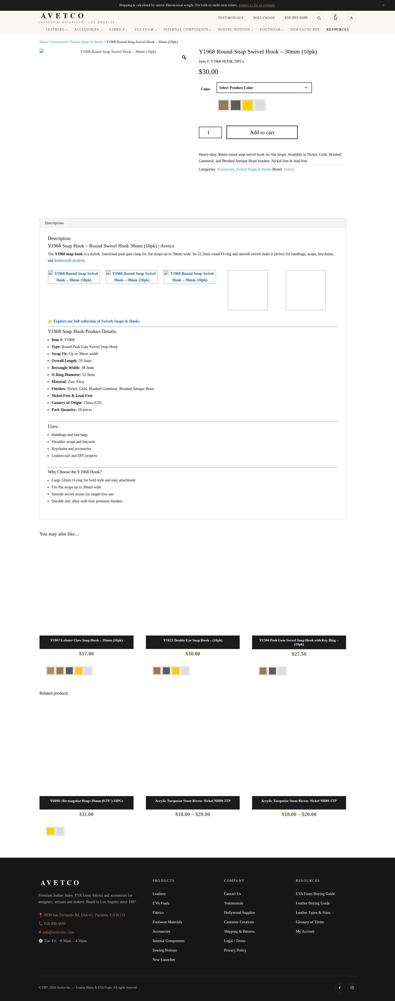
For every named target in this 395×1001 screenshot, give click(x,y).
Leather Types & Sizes (313, 912)
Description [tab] (54, 223)
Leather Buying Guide (313, 903)
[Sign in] (351, 18)
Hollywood (264, 17)
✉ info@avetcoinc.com (56, 932)
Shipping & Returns (239, 931)
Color (205, 89)
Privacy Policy (235, 950)
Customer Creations (239, 922)
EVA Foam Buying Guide (315, 894)
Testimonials (230, 17)
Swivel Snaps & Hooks (86, 42)
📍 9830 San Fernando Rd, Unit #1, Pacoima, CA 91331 (81, 915)
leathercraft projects (69, 260)
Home (44, 42)
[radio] (223, 105)
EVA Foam (146, 29)
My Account (305, 931)
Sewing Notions (235, 29)
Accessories (88, 29)
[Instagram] (352, 987)
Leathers (56, 29)
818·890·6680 (296, 18)
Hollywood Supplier (239, 912)
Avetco (288, 169)
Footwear (271, 29)
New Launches (304, 29)
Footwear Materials (167, 922)
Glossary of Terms (310, 922)
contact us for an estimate (257, 5)
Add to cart (262, 132)
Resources (337, 29)
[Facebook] (339, 987)
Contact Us (232, 894)
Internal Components (187, 29)
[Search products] (319, 18)
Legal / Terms (234, 941)
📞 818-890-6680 (52, 924)
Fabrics (118, 29)
